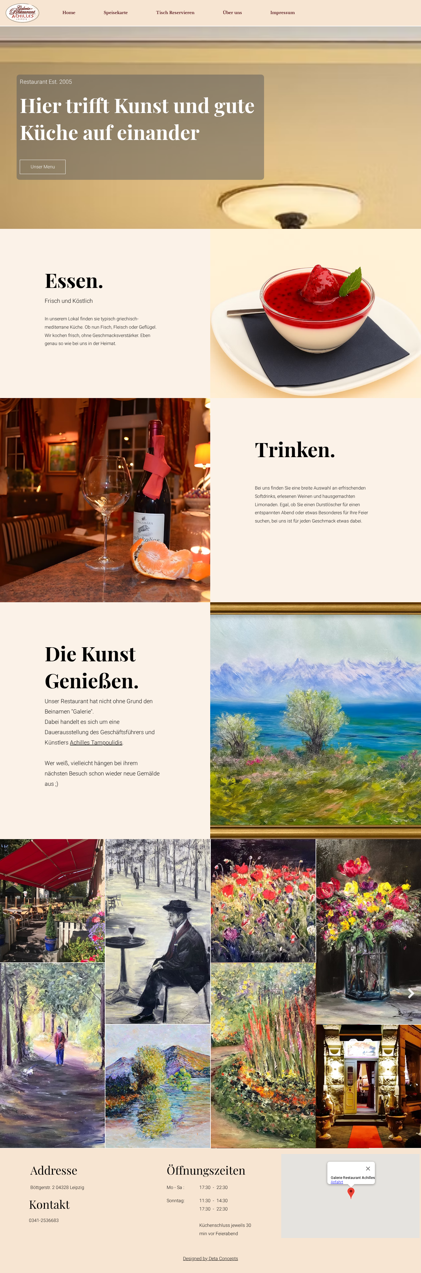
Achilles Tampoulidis (96, 742)
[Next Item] (411, 994)
